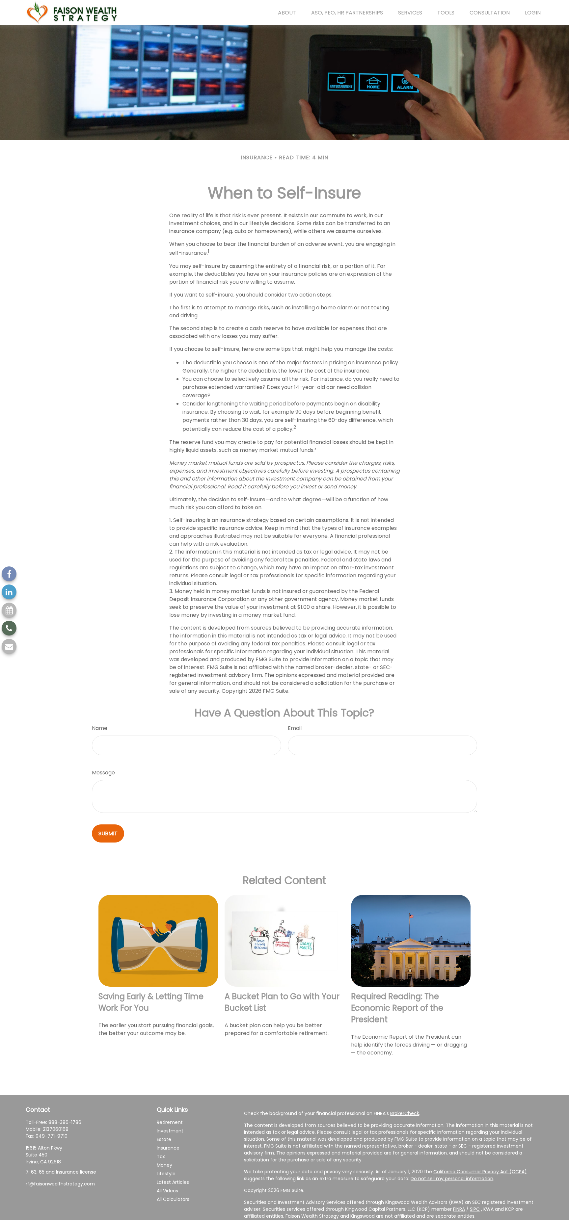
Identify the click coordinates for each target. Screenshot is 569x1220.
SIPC (475, 1209)
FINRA (459, 1209)
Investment (170, 1131)
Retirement (170, 1122)
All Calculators (173, 1199)
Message (103, 772)
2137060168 (55, 1129)
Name (99, 728)
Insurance (168, 1148)
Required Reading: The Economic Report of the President (397, 1008)
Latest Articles (173, 1182)
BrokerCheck (404, 1113)
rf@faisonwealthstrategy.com (60, 1184)
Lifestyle (166, 1173)
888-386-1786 (64, 1122)
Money (164, 1165)
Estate (164, 1139)
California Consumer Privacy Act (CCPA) (480, 1171)
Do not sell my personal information (452, 1178)
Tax (161, 1156)
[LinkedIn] (9, 591)
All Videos (167, 1190)
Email (295, 728)
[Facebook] (9, 573)
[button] (287, 12)
